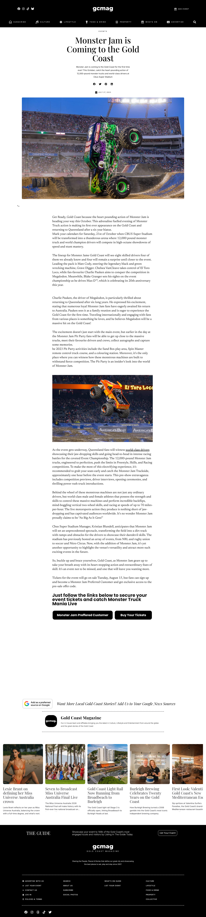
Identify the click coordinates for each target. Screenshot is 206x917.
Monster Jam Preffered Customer (82, 615)
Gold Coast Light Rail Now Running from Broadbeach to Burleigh (105, 795)
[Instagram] (23, 9)
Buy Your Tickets (133, 615)
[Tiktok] (28, 9)
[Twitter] (50, 912)
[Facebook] (19, 9)
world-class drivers (137, 450)
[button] (94, 84)
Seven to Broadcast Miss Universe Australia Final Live (61, 793)
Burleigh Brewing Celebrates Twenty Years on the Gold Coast (145, 795)
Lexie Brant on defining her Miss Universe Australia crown (18, 795)
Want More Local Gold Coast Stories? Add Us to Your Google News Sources (116, 703)
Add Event (183, 9)
